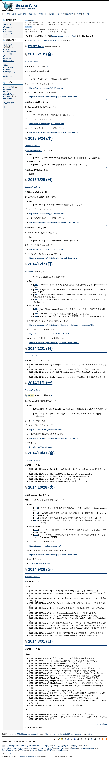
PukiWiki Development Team (29, 756)
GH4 (36, 285)
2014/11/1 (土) (40, 383)
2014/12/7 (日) (40, 264)
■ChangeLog (7, 27)
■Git (4, 56)
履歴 (30, 14)
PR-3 (36, 513)
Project (66, 745)
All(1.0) (40, 40)
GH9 (36, 316)
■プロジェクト (8, 45)
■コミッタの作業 (9, 52)
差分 (25, 14)
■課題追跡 (7, 58)
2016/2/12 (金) (40, 54)
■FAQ (5, 29)
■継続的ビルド (8, 61)
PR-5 (36, 518)
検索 (63, 14)
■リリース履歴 (8, 87)
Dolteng (76, 745)
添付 (35, 14)
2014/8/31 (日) (40, 641)
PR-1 (36, 508)
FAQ (84, 745)
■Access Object (9, 67)
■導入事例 (7, 90)
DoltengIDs (60, 748)
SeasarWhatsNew (32, 61)
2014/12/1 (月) (40, 348)
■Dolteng (6, 70)
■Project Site (8, 34)
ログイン (86, 14)
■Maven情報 (7, 32)
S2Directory (72, 748)
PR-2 (36, 530)
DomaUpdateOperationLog (40, 447)
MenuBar (57, 745)
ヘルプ (78, 14)
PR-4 (36, 535)
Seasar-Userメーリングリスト (64, 36)
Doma (31, 395)
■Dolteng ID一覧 (9, 72)
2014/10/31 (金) (41, 453)
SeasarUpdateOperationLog (16, 745)
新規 (52, 14)
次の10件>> (102, 724)
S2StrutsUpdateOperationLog (13, 748)
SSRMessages (77, 747)
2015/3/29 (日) (40, 179)
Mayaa (31, 750)
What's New (36, 46)
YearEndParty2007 (45, 748)
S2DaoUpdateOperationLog (12, 747)
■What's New (8, 25)
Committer (31, 748)
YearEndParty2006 (87, 748)
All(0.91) (33, 40)
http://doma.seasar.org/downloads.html (45, 429)
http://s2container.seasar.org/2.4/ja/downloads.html (50, 334)
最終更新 (70, 14)
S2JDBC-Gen (63, 747)
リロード (43, 14)
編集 (14, 14)
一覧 (57, 14)
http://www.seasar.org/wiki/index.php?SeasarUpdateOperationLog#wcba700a (61, 325)
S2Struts (22, 750)
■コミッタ (7, 49)
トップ (6, 14)
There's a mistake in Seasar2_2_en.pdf (40, 747)
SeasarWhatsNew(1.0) (52, 40)
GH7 (36, 294)
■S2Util (5, 65)
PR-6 (36, 520)
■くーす (6, 92)
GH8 (36, 314)
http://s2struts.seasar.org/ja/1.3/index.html (46, 88)
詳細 (46, 734)
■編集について (8, 76)
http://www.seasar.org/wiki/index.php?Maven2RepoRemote (54, 97)
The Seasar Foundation (16, 753)
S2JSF (49, 750)
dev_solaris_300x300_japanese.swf (67, 734)
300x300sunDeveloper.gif (27, 734)
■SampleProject (9, 94)
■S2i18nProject (8, 99)
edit (4, 107)
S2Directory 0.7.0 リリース (40, 563)
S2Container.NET (34, 151)
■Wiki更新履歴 (8, 103)
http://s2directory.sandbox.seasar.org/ (45, 546)
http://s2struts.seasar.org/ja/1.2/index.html (46, 124)
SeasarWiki (26, 5)
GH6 (36, 289)
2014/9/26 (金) (40, 569)
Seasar (29, 272)
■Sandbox (7, 96)
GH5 (36, 309)
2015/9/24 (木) (40, 138)
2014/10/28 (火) (41, 487)
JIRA (32, 421)
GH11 (36, 299)
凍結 (20, 14)
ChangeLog (59, 750)
